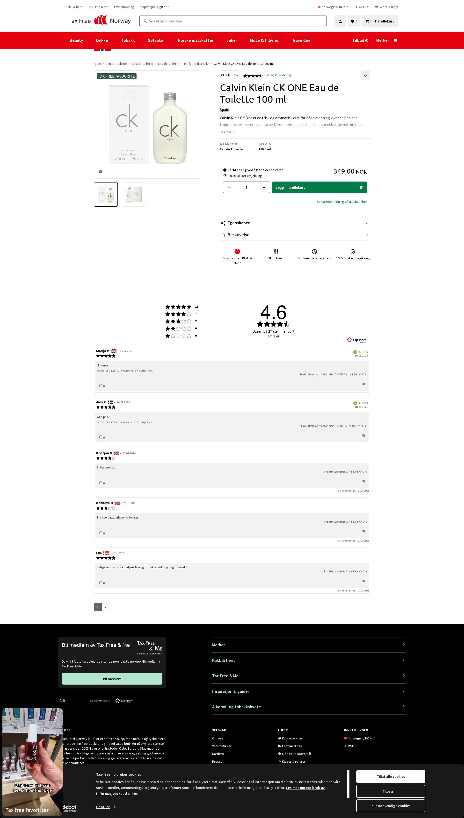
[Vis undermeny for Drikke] (114, 40)
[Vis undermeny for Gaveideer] (318, 40)
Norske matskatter (195, 40)
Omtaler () (283, 75)
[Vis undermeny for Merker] (395, 40)
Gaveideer (302, 40)
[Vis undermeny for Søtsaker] (171, 40)
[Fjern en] (231, 187)
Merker (382, 40)
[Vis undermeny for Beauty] (89, 40)
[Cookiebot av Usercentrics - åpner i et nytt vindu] (64, 808)
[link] (74, 6)
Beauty (76, 40)
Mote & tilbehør (265, 40)
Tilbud (358, 40)
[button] (227, 132)
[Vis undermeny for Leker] (243, 40)
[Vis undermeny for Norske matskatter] (220, 40)
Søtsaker (156, 40)
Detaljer (103, 806)
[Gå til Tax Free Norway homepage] (100, 21)
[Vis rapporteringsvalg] (363, 384)
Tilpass (388, 791)
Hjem (97, 63)
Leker (231, 40)
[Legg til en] (262, 187)
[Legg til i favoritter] (365, 75)
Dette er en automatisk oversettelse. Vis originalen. (125, 370)
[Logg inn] (340, 21)
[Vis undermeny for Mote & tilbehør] (286, 40)
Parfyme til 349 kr (196, 63)
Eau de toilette (116, 63)
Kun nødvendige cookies (390, 805)
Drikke (102, 40)
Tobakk (128, 40)
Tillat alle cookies (391, 776)
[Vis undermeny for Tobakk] (141, 40)
